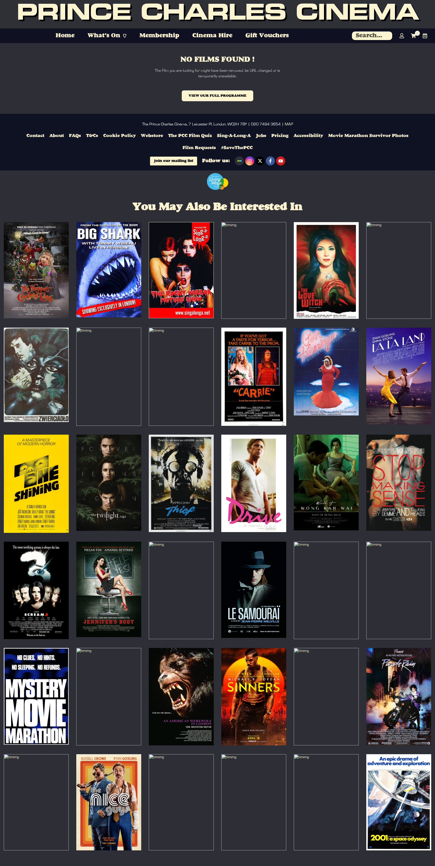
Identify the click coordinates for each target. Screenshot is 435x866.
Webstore (152, 135)
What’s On (104, 36)
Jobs (261, 135)
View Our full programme (217, 95)
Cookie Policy (119, 135)
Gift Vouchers (267, 36)
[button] (107, 36)
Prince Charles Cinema (217, 14)
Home (65, 36)
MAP (289, 124)
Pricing (279, 135)
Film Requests (199, 148)
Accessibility (308, 135)
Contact (35, 135)
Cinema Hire (212, 36)
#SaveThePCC (237, 148)
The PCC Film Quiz (190, 135)
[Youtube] (280, 160)
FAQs (75, 135)
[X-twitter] (260, 160)
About (56, 135)
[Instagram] (249, 160)
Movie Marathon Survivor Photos (368, 135)
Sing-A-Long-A (234, 135)
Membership (159, 36)
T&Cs (92, 135)
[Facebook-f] (270, 160)
